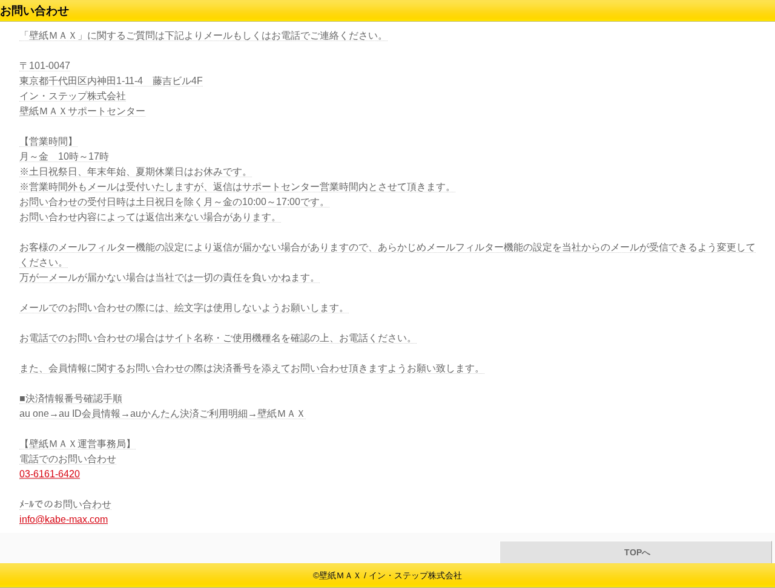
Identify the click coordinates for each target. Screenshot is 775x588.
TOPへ (636, 552)
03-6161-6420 (49, 474)
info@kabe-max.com (63, 519)
